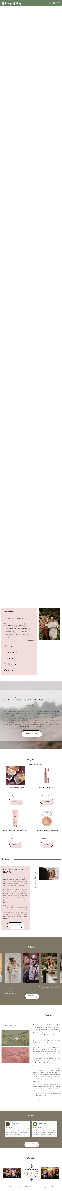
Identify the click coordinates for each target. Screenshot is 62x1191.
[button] (49, 3)
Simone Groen (15, 1123)
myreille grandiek (43, 1123)
